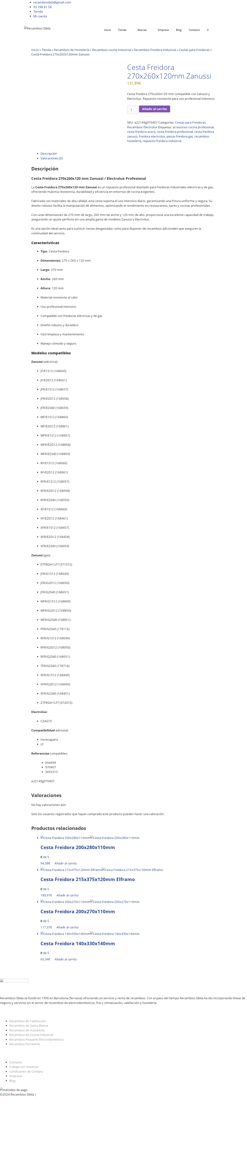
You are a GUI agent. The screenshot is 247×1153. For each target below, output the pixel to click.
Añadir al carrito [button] (66, 863)
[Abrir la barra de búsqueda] (217, 30)
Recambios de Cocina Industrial (31, 1035)
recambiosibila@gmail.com (52, 2)
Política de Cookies (68, 1094)
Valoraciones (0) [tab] (52, 158)
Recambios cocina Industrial (111, 50)
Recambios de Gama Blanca (28, 1025)
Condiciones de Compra (26, 1071)
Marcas (142, 30)
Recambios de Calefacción (27, 1021)
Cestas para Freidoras (194, 50)
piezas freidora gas (180, 136)
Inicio (107, 30)
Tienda (38, 11)
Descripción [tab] (49, 153)
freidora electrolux (152, 136)
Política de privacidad (98, 1094)
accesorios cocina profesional (193, 127)
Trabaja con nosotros (23, 1067)
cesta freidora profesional (175, 132)
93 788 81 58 (42, 7)
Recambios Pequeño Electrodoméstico (36, 1039)
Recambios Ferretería (24, 1044)
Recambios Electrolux (142, 127)
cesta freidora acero (141, 132)
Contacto (194, 30)
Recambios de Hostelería (71, 50)
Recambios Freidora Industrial (155, 50)
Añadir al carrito (154, 109)
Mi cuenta (40, 16)
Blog (179, 30)
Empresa (163, 30)
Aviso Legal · (46, 1094)
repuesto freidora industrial (162, 141)
